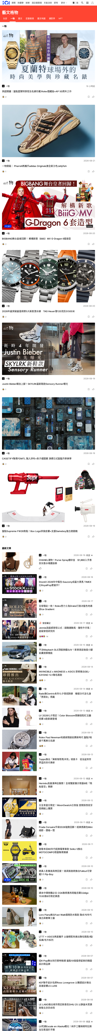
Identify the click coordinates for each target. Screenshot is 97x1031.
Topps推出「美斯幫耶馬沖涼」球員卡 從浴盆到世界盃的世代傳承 (65, 761)
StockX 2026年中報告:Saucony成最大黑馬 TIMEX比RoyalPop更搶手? (65, 584)
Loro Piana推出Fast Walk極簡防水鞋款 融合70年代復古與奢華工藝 (65, 916)
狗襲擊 (21, 3)
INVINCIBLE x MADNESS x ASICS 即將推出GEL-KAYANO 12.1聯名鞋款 (64, 673)
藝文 (20, 18)
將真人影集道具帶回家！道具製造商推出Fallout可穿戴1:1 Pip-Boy (65, 873)
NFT (61, 18)
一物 (13, 18)
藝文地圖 (41, 18)
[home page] (6, 3)
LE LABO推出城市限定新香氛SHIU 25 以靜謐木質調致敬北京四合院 (65, 1006)
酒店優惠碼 (37, 3)
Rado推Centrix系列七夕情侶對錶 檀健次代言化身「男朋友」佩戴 (65, 695)
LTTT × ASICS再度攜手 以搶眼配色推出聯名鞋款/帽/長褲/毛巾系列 (66, 938)
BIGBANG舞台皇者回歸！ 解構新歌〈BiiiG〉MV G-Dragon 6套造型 (36, 238)
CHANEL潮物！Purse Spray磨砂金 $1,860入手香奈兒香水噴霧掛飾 (65, 562)
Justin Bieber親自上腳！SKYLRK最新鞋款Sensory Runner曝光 (35, 384)
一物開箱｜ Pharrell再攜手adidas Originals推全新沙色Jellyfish (34, 166)
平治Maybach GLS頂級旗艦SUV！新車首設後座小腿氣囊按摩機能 (66, 651)
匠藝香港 (30, 18)
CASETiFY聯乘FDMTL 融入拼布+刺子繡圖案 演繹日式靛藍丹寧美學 (36, 458)
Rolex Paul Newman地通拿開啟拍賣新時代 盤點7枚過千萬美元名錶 (65, 739)
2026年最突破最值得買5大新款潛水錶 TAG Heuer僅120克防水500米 (38, 311)
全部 (5, 18)
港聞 (13, 3)
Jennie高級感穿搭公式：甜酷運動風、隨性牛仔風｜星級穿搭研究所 (65, 629)
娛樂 (28, 3)
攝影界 (52, 18)
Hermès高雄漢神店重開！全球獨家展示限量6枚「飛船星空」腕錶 (65, 785)
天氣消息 (48, 3)
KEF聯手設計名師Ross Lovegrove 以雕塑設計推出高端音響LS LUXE (65, 984)
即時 (56, 3)
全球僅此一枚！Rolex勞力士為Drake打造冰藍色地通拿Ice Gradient (65, 608)
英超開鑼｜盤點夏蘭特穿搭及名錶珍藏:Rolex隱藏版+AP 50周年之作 (36, 91)
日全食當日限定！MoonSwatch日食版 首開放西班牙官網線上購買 (66, 807)
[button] (88, 97)
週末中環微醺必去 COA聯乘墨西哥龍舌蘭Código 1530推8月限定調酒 (64, 895)
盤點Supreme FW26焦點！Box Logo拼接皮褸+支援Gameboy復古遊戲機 (40, 531)
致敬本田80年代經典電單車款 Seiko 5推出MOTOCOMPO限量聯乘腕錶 (60, 851)
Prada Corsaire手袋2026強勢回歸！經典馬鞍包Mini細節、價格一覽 (65, 829)
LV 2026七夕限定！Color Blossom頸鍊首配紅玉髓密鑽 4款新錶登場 (65, 717)
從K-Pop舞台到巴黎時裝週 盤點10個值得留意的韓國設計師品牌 (65, 962)
